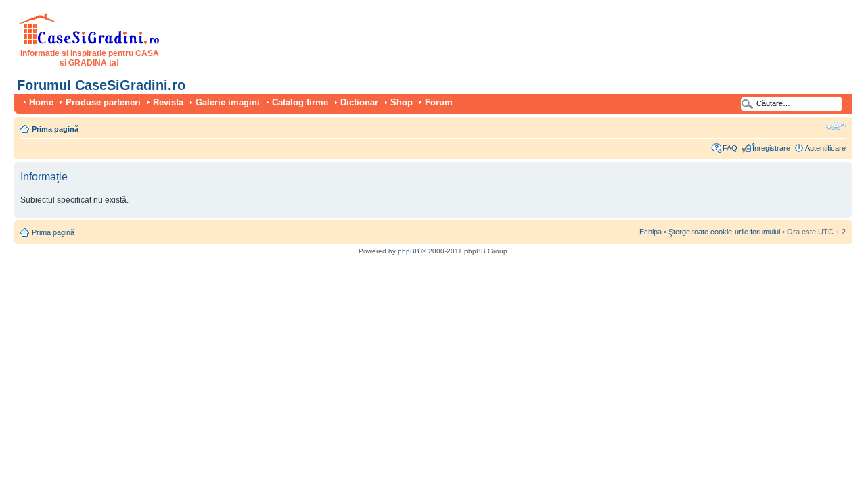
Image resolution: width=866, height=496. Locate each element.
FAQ (730, 148)
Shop (401, 102)
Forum (439, 102)
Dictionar (359, 102)
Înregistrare (771, 148)
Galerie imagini (228, 102)
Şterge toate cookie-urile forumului (724, 232)
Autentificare (825, 148)
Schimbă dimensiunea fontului (836, 126)
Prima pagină (55, 129)
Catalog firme (300, 102)
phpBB (408, 251)
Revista (168, 102)
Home (41, 102)
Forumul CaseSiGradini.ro (101, 85)
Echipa (650, 232)
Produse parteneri (103, 102)
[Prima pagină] (89, 42)
